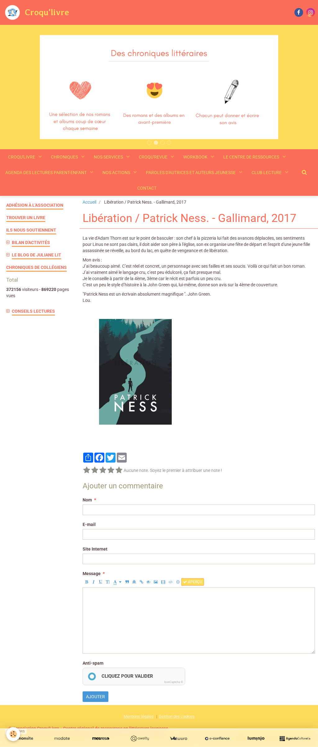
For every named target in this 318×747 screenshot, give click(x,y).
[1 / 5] (86, 470)
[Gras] (86, 582)
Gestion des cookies (177, 716)
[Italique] (93, 582)
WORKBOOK (195, 156)
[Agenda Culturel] (295, 738)
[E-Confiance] (217, 738)
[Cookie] (13, 734)
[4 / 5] (110, 470)
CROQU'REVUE (153, 156)
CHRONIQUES (65, 156)
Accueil (89, 202)
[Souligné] (100, 582)
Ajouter (95, 696)
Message (92, 573)
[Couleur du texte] (117, 582)
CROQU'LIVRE (22, 156)
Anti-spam (93, 663)
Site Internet (95, 548)
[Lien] (141, 582)
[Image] (156, 582)
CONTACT (147, 188)
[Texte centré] (134, 582)
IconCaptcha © (173, 682)
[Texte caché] (148, 582)
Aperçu (194, 582)
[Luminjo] (256, 738)
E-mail (89, 524)
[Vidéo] (163, 582)
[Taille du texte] (107, 582)
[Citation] (127, 582)
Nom (87, 499)
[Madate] (62, 738)
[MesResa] (101, 738)
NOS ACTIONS (116, 172)
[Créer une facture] (178, 738)
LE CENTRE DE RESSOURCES (251, 156)
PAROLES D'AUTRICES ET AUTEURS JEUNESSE (191, 172)
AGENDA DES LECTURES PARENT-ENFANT (46, 172)
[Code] (171, 582)
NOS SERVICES (109, 156)
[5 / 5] (119, 470)
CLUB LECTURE (267, 172)
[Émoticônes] (178, 582)
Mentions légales (139, 716)
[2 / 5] (94, 470)
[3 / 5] (102, 470)
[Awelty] (140, 738)
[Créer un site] (23, 738)
